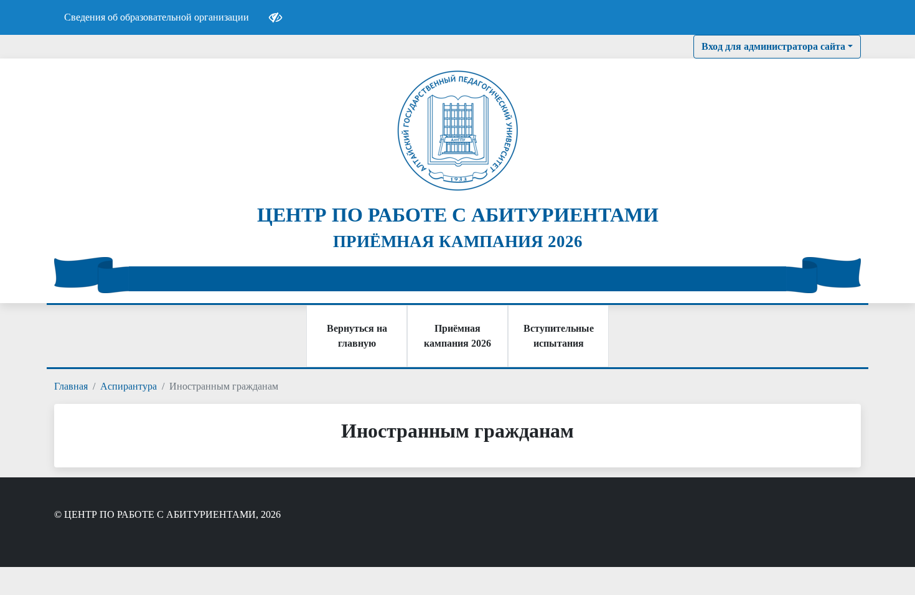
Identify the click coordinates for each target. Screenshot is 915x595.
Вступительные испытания (558, 336)
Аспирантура (128, 386)
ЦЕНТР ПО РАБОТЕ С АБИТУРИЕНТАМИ (458, 215)
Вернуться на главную (357, 336)
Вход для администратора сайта (773, 46)
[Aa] (275, 17)
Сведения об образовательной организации (156, 17)
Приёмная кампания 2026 (457, 336)
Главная (71, 386)
